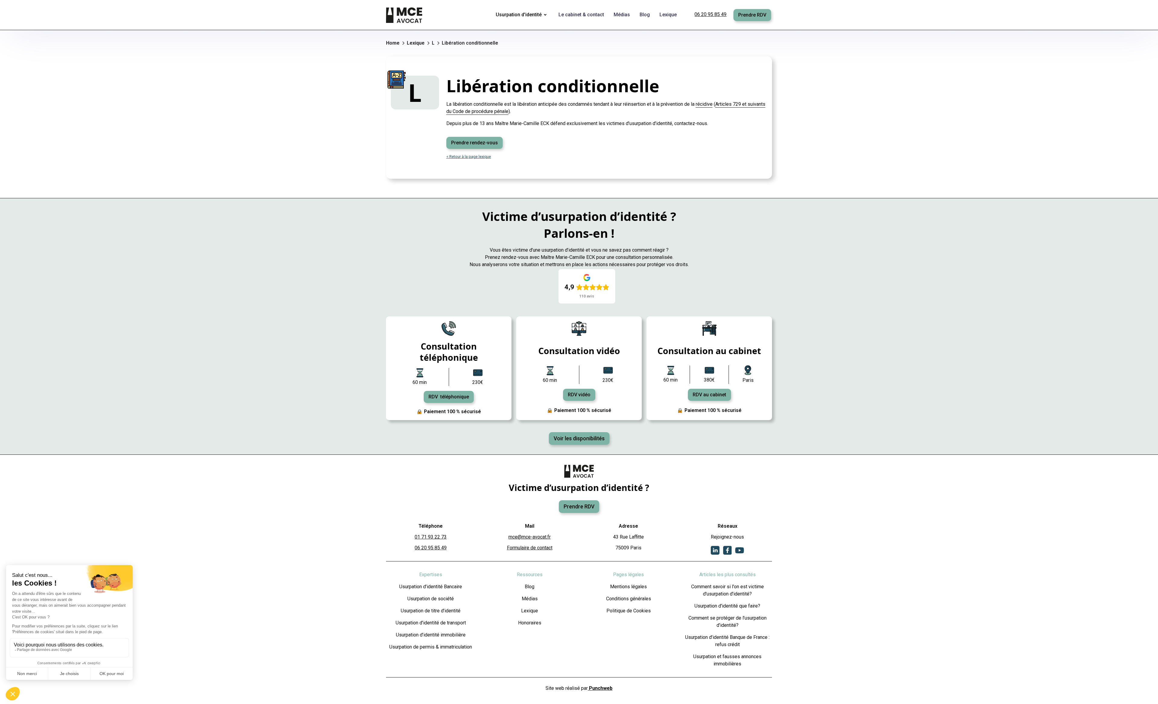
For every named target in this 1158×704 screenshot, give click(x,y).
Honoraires (529, 623)
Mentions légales (628, 586)
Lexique (529, 611)
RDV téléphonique (449, 397)
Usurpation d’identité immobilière (431, 635)
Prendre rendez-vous (474, 143)
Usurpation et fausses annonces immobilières (727, 660)
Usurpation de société (430, 599)
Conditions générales (628, 599)
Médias (530, 599)
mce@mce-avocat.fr (529, 537)
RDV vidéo (579, 395)
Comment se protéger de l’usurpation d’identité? (727, 621)
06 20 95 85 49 (710, 14)
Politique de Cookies (628, 611)
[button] (522, 15)
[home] (404, 15)
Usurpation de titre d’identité (430, 611)
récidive (704, 104)
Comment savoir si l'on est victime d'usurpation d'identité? (727, 590)
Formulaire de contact (529, 548)
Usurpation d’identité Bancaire (430, 586)
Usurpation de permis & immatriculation (430, 647)
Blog (529, 586)
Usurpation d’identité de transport (431, 623)
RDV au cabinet (709, 395)
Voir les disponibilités (579, 438)
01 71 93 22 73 (431, 537)
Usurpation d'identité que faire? (727, 606)
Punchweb (600, 688)
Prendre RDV (752, 15)
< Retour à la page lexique (468, 156)
